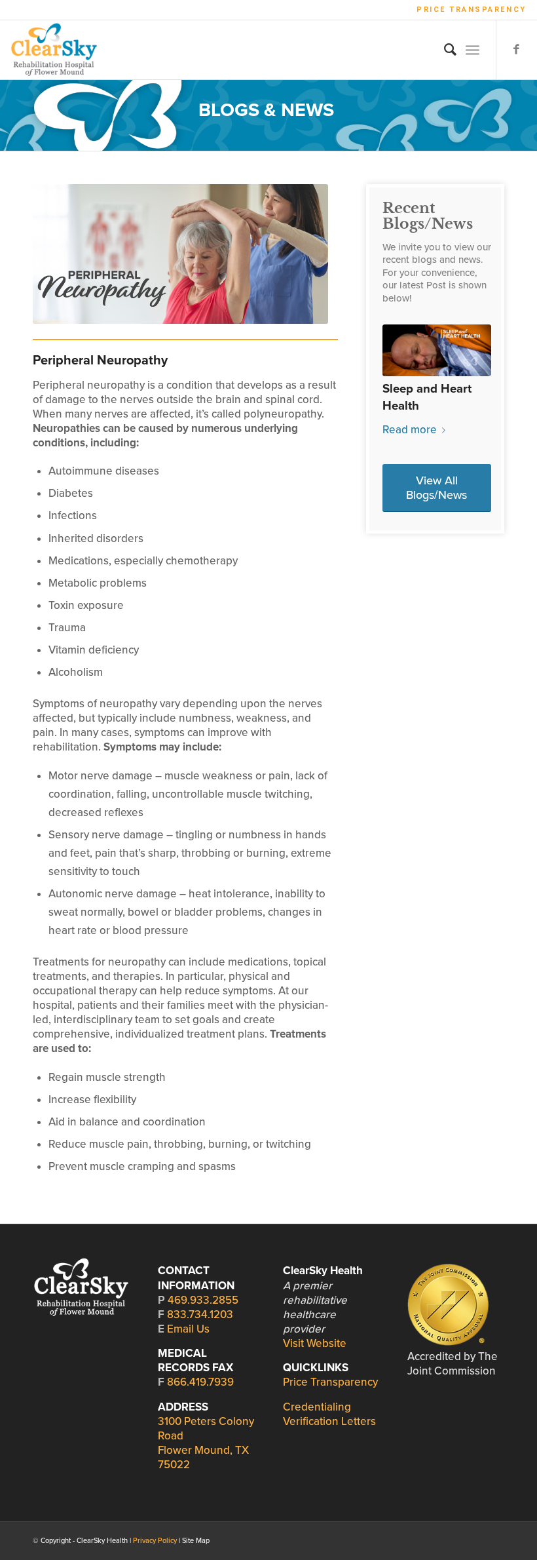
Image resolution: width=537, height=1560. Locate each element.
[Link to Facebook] (517, 50)
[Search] (443, 49)
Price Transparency (472, 9)
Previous (402, 368)
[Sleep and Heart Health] (436, 350)
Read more (409, 430)
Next (471, 368)
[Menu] (472, 50)
